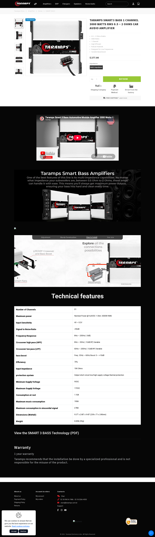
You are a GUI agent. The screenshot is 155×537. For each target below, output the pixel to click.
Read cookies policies (21, 526)
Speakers (77, 4)
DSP (57, 4)
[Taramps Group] (22, 3)
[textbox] (117, 4)
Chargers (66, 4)
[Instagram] (61, 510)
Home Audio (90, 4)
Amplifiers (47, 4)
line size (110, 237)
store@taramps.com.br (69, 503)
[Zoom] (19, 23)
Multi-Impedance (96, 67)
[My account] (133, 4)
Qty (92, 79)
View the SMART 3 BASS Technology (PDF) (46, 433)
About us (17, 496)
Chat (63, 496)
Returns (17, 506)
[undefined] (56, 47)
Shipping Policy (19, 502)
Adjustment (45, 237)
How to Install (91, 237)
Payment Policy (19, 499)
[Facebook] (58, 510)
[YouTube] (65, 510)
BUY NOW (123, 79)
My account (40, 496)
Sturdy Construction (68, 237)
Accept (13, 531)
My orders (39, 499)
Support (60, 506)
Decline (23, 531)
